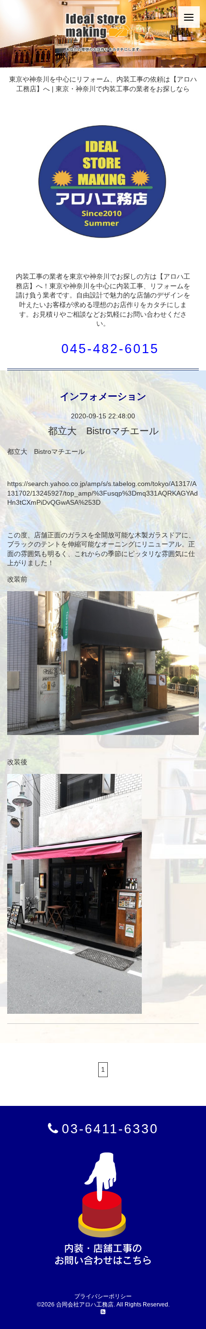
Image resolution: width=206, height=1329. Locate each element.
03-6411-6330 (110, 1128)
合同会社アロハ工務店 (85, 1304)
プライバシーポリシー (103, 1296)
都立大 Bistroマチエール (103, 431)
